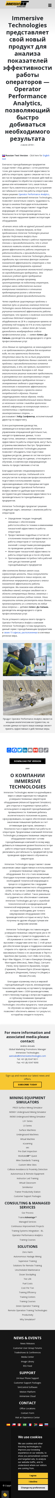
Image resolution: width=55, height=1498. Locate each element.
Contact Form (27, 1413)
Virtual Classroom (27, 1182)
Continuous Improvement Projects (27, 1226)
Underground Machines (27, 1134)
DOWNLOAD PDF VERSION (27, 761)
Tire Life (27, 1279)
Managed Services (27, 1221)
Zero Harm (27, 1252)
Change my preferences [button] (33, 1487)
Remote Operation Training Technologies (27, 1310)
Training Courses (27, 1239)
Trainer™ (27, 1217)
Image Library (27, 1361)
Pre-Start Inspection (27, 1151)
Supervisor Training (27, 1261)
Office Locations (27, 1408)
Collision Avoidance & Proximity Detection (27, 1169)
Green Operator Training (27, 1306)
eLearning (27, 1143)
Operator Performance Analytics (33, 194)
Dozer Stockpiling (27, 1274)
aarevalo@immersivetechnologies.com (27, 1055)
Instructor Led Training (27, 1178)
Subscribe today (27, 1084)
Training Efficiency (27, 1292)
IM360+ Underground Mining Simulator (27, 1112)
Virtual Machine (27, 1139)
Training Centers (27, 1297)
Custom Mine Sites (28, 1164)
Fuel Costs (28, 1283)
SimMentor (27, 1187)
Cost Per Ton (27, 1288)
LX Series (27, 1125)
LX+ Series (28, 1121)
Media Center (27, 1356)
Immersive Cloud (27, 1396)
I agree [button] (33, 1475)
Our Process (27, 1212)
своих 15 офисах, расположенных (21, 632)
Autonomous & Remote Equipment (27, 1173)
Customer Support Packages (27, 1196)
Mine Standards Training (27, 1160)
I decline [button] (33, 1481)
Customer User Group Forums (27, 1348)
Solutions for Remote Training (27, 1265)
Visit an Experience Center (27, 1417)
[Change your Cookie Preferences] (5, 1494)
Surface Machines (27, 1130)
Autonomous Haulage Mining (27, 1256)
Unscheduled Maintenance (27, 1269)
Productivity (27, 1314)
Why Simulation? (27, 1319)
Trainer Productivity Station (27, 1191)
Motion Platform (27, 1391)
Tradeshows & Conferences (27, 1352)
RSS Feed (27, 1365)
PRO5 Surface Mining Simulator (27, 1107)
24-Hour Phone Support (27, 1378)
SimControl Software (27, 1387)
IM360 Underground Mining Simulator (27, 1116)
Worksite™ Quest (27, 1155)
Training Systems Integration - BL (27, 1230)
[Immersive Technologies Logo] (17, 4)
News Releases (27, 1343)
